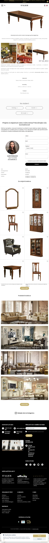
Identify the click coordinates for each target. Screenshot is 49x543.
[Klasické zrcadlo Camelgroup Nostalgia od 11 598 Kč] (12, 198)
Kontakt (34, 500)
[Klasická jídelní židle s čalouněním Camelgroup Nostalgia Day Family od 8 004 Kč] (37, 272)
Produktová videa (6, 511)
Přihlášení (4, 495)
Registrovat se (5, 497)
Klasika (26, 169)
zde (4, 539)
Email (26, 141)
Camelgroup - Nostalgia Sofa (30, 177)
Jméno (27, 135)
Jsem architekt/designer (7, 501)
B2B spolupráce (5, 498)
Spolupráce (35, 497)
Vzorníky (19, 495)
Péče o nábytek (5, 512)
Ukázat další (24, 288)
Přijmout (39, 535)
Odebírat (29, 435)
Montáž (19, 498)
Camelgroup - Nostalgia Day (30, 176)
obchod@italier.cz (12, 159)
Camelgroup (27, 172)
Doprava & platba (21, 497)
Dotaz (26, 153)
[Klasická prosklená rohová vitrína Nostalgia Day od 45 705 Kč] (37, 198)
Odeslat (37, 164)
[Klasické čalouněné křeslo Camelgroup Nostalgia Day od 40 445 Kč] (12, 247)
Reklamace (19, 500)
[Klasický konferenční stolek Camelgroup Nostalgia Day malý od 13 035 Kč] (12, 272)
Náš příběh (35, 495)
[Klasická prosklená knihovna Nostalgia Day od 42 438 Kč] (37, 247)
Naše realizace (36, 498)
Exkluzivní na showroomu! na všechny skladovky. (22, 0)
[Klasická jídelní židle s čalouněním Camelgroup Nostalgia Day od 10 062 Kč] (12, 223)
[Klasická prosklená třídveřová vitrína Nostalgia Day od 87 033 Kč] (37, 223)
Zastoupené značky (6, 509)
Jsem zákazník (5, 500)
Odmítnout (39, 538)
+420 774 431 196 (12, 158)
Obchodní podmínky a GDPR (23, 501)
